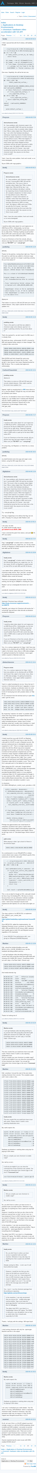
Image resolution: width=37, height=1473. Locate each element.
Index (2, 12)
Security (28, 3)
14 (31, 35)
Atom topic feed (31, 1464)
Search (12, 12)
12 (24, 35)
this (33, 695)
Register (17, 12)
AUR (33, 3)
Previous (9, 35)
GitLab (21, 3)
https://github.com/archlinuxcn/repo (15, 1293)
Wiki (16, 3)
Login (23, 12)
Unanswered (32, 16)
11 (20, 35)
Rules (7, 12)
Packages (10, 3)
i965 (24, 389)
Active (25, 16)
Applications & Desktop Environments (19, 1449)
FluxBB (33, 1466)
